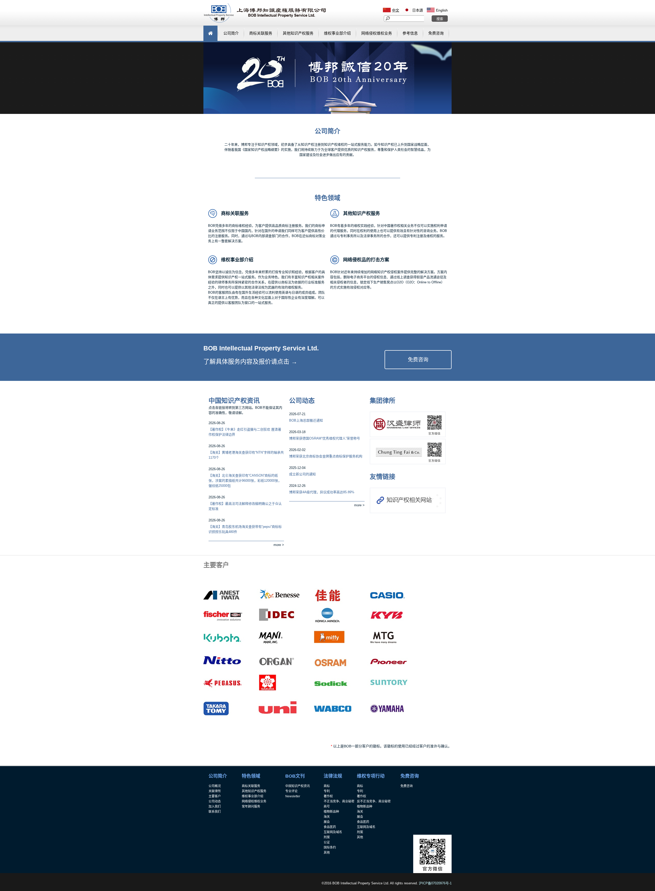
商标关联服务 (235, 213)
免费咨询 (418, 359)
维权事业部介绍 (237, 259)
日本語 (417, 10)
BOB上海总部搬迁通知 (306, 420)
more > (279, 545)
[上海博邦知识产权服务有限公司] (264, 22)
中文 (395, 10)
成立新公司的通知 (302, 474)
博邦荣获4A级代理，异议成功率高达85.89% (321, 492)
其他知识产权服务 (361, 213)
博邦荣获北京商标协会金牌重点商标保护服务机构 (325, 456)
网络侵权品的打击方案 (366, 259)
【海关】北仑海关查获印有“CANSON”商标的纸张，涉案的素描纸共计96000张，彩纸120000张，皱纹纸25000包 (245, 481)
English (442, 10)
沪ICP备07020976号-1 (435, 883)
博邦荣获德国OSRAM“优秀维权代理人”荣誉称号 (324, 438)
